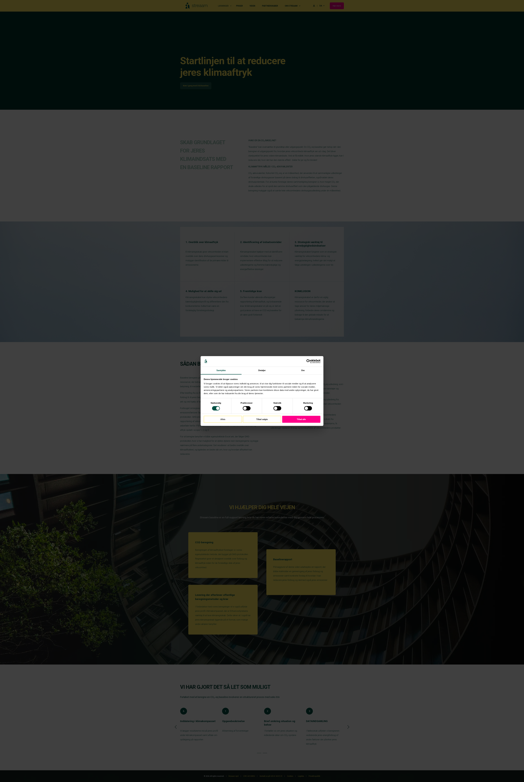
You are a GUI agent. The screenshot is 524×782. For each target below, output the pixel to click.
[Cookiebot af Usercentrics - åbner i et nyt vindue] (308, 361)
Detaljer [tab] (262, 370)
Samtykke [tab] (221, 370)
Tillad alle (301, 419)
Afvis (222, 419)
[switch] (247, 408)
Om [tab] (303, 370)
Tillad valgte (262, 419)
